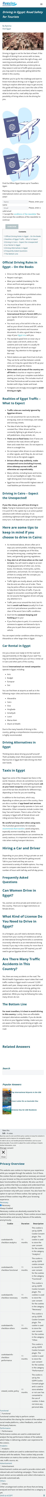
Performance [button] (5, 1428)
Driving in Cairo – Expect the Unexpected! (21, 242)
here (17, 1145)
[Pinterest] (11, 1065)
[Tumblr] (15, 1065)
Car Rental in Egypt (12, 245)
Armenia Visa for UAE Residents (24, 1110)
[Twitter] (7, 1065)
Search (41, 1072)
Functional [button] (4, 1410)
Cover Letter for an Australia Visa (24, 1101)
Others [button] (3, 1481)
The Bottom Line (11, 254)
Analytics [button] (3, 1446)
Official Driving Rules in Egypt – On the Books (22, 236)
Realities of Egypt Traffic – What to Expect (21, 239)
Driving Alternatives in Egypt (16, 248)
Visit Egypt (6, 29)
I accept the (20, 214)
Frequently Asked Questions (15, 251)
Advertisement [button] (6, 1463)
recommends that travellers (13, 828)
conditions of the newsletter (25, 214)
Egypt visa (22, 335)
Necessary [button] (4, 1202)
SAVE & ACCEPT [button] (6, 1495)
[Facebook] (4, 1065)
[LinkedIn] (18, 1065)
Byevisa (8, 26)
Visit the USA (24, 7)
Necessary (6, 1205)
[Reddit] (22, 1065)
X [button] (44, 1495)
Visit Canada (35, 7)
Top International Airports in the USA (26, 1092)
